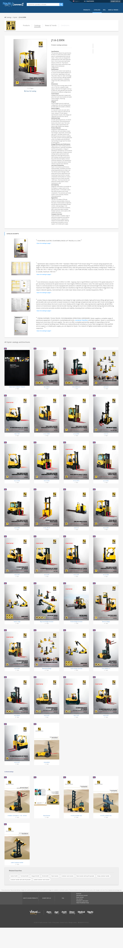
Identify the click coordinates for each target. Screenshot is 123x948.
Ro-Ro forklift (45, 876)
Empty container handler (103, 876)
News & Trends (113, 10)
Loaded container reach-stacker (42, 879)
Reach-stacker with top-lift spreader (85, 876)
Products (86, 10)
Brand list (78, 893)
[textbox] (43, 4)
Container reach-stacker (67, 876)
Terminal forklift (24, 876)
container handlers (81, 320)
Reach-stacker (55, 876)
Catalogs (97, 10)
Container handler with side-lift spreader (20, 879)
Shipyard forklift (35, 876)
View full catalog (31, 91)
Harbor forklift (14, 876)
